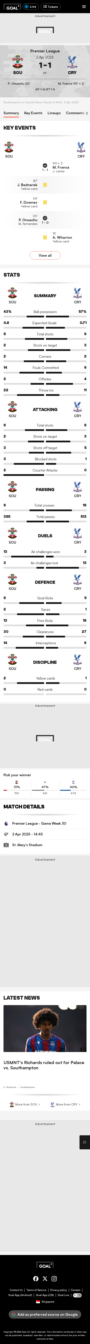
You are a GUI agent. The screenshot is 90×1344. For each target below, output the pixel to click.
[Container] (17, 65)
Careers (75, 1290)
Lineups (54, 113)
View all (45, 255)
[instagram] (54, 1279)
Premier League (45, 51)
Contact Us (16, 1290)
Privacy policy (58, 1290)
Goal (24, 1331)
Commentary (77, 113)
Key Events (33, 113)
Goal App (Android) (20, 1295)
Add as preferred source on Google (47, 1314)
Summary (11, 113)
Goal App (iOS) (45, 1295)
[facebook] (35, 1279)
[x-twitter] (45, 1279)
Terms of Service (36, 1290)
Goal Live (63, 1295)
